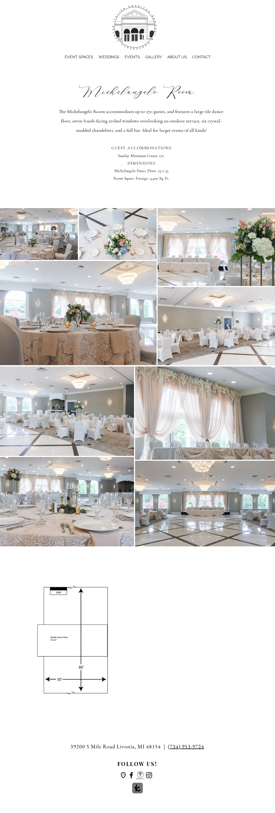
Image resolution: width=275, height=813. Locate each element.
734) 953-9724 (187, 746)
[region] (122, 772)
